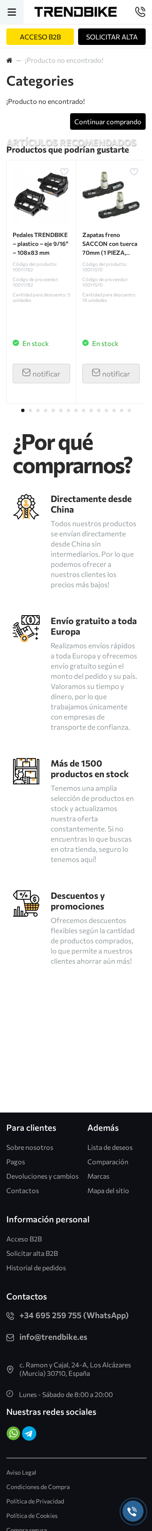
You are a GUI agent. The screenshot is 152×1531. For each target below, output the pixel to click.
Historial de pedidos (36, 1267)
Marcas (98, 1176)
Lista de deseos (110, 1147)
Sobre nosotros (29, 1147)
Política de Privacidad (35, 1501)
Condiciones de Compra (38, 1486)
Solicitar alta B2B (32, 1253)
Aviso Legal (21, 1472)
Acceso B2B (24, 1239)
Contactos (22, 1190)
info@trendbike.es (53, 1336)
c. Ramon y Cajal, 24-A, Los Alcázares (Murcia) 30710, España (75, 1369)
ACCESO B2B (40, 37)
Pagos (15, 1161)
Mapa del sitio (108, 1190)
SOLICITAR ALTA (112, 37)
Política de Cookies (31, 1515)
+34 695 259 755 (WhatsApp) (74, 1315)
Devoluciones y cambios (42, 1176)
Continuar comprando (107, 121)
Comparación (107, 1161)
